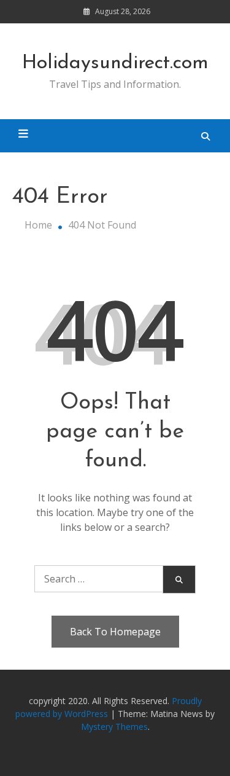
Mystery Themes (114, 726)
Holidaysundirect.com (115, 63)
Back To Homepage (115, 631)
